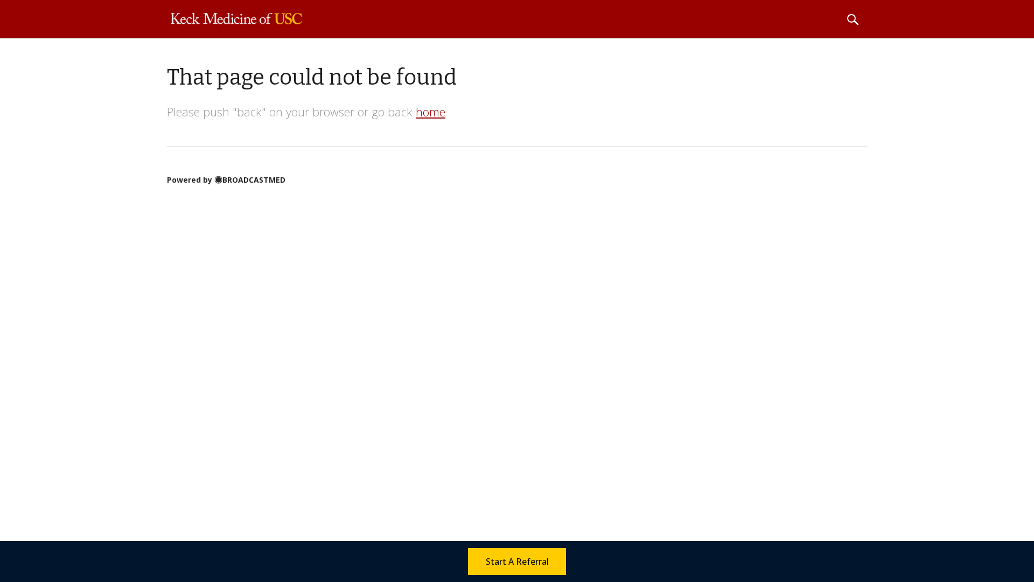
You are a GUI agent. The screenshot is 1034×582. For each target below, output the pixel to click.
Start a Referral (517, 561)
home (430, 111)
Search (852, 19)
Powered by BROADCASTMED (226, 180)
